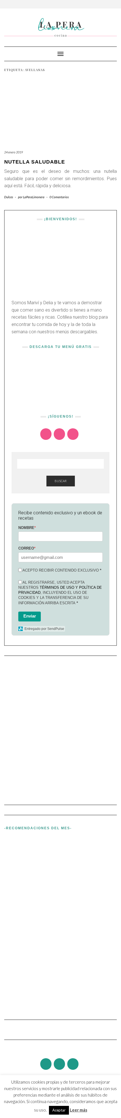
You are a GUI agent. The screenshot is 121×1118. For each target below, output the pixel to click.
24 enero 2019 (13, 152)
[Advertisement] (60, 727)
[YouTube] (73, 434)
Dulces (8, 197)
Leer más (78, 1109)
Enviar (29, 616)
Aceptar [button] (59, 1110)
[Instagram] (45, 434)
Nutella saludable (34, 162)
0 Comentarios (59, 197)
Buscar (61, 481)
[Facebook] (59, 434)
